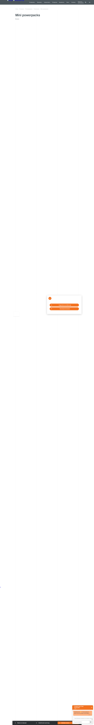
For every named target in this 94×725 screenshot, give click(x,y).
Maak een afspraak (21, 722)
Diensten (39, 2)
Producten (32, 2)
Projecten (54, 2)
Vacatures (61, 2)
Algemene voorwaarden (81, 2)
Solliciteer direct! (65, 722)
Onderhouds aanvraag (43, 722)
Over (67, 2)
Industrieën (47, 2)
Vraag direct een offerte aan (65, 305)
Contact (73, 2)
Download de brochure (65, 308)
